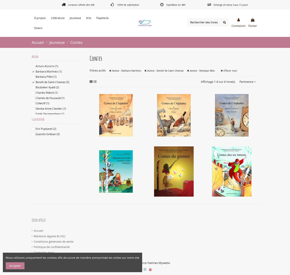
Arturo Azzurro (47, 66)
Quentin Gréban (48, 134)
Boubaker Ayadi (47, 87)
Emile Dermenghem (50, 114)
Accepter (15, 266)
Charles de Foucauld (50, 98)
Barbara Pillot (46, 77)
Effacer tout (230, 70)
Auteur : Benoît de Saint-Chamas (165, 70)
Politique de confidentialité (52, 247)
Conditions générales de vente (53, 241)
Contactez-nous (44, 252)
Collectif (42, 103)
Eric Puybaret (46, 129)
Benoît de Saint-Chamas (52, 82)
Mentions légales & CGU (49, 236)
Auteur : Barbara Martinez (126, 70)
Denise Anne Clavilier (51, 108)
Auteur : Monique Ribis (202, 70)
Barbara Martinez (49, 71)
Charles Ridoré (47, 93)
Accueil (38, 231)
